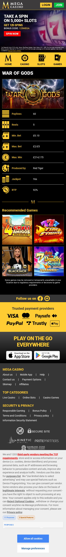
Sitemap (7, 384)
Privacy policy (41, 415)
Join (59, 5)
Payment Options (31, 379)
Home (8, 64)
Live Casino (9, 397)
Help (42, 374)
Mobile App (26, 374)
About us (7, 374)
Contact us (9, 379)
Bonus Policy (40, 410)
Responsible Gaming (14, 410)
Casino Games (51, 397)
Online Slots (29, 397)
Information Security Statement (20, 420)
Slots (41, 64)
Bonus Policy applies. (14, 51)
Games (58, 64)
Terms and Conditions (14, 415)
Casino (24, 64)
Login (46, 5)
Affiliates (24, 384)
